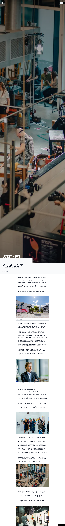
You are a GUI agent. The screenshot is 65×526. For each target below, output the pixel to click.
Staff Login (55, 524)
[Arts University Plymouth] (5, 3)
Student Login (51, 524)
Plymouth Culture (39, 441)
